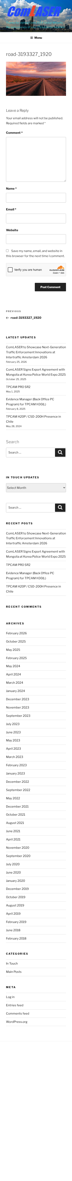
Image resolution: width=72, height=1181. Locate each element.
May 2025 (13, 650)
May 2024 (13, 666)
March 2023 (14, 757)
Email (11, 209)
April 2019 (13, 914)
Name (11, 188)
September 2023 (18, 716)
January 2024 (15, 691)
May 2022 (13, 798)
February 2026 (16, 633)
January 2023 (15, 773)
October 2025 (16, 641)
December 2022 (17, 782)
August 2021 (15, 823)
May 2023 (13, 740)
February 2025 (16, 658)
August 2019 (15, 905)
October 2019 (15, 897)
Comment (14, 133)
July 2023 (13, 724)
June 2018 (13, 930)
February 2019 (16, 922)
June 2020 (13, 872)
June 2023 (13, 732)
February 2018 (16, 938)
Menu (38, 37)
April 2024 (13, 674)
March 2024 (14, 683)
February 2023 (16, 765)
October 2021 (15, 814)
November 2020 (17, 848)
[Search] (60, 452)
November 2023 (17, 707)
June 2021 (13, 831)
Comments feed (17, 1013)
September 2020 (18, 856)
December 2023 (17, 699)
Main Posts (14, 972)
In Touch (12, 963)
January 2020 (15, 881)
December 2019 (17, 889)
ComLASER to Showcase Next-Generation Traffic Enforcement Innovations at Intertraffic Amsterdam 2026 (36, 352)
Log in (10, 997)
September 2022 (18, 790)
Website (12, 230)
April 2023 (13, 748)
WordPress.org (16, 1022)
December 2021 (17, 806)
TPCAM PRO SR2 (18, 387)
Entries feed (14, 1005)
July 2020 (13, 864)
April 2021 (13, 839)
